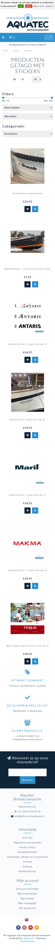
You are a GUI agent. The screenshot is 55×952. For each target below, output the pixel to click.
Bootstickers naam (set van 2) (27, 419)
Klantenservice (27, 871)
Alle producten (27, 908)
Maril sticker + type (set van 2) (27, 494)
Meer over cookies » (44, 6)
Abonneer (27, 780)
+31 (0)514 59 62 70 (28, 811)
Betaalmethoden (27, 852)
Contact (27, 861)
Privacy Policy (27, 847)
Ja (21, 6)
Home (5, 50)
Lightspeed (28, 938)
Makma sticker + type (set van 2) (27, 570)
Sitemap (27, 866)
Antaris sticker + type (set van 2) (27, 344)
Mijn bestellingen (27, 893)
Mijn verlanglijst (27, 903)
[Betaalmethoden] (27, 919)
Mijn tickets (27, 898)
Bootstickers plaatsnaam (27, 193)
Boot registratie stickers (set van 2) (27, 645)
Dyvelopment (27, 941)
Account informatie (27, 889)
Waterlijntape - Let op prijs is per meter (27, 268)
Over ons (27, 837)
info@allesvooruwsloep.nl (29, 816)
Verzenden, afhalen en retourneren (27, 857)
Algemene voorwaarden (27, 842)
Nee (29, 6)
